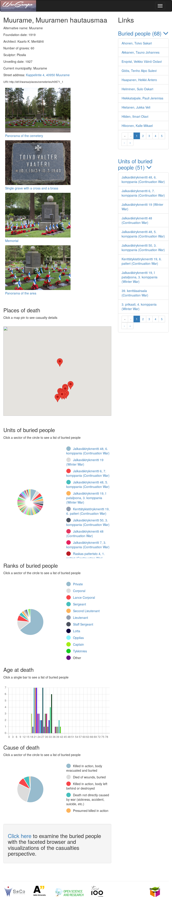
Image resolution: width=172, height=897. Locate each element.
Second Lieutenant (86, 611)
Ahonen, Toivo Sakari (137, 43)
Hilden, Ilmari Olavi (135, 116)
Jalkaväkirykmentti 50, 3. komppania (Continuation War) (88, 522)
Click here (19, 836)
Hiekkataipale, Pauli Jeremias (142, 98)
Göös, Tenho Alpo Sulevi (139, 70)
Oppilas (78, 637)
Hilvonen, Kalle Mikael (137, 125)
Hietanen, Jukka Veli (136, 107)
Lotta (76, 631)
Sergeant (79, 604)
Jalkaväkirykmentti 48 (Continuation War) (84, 533)
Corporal (79, 590)
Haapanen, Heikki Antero (139, 80)
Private (78, 584)
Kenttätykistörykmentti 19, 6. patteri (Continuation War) (88, 511)
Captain (78, 644)
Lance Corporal (84, 597)
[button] (70, 385)
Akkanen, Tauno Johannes (140, 52)
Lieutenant (80, 617)
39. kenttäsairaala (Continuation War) (135, 292)
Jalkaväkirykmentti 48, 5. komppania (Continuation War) (88, 484)
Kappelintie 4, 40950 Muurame (48, 75)
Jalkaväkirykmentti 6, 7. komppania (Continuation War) (88, 473)
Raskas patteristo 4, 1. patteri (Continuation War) (85, 555)
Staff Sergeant (83, 624)
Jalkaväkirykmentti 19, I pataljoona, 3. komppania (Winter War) (86, 497)
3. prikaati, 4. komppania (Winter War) (139, 306)
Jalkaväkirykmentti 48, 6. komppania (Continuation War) (88, 450)
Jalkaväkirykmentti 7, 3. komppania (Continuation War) (88, 544)
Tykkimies (80, 651)
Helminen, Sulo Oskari (137, 89)
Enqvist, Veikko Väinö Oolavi (142, 61)
